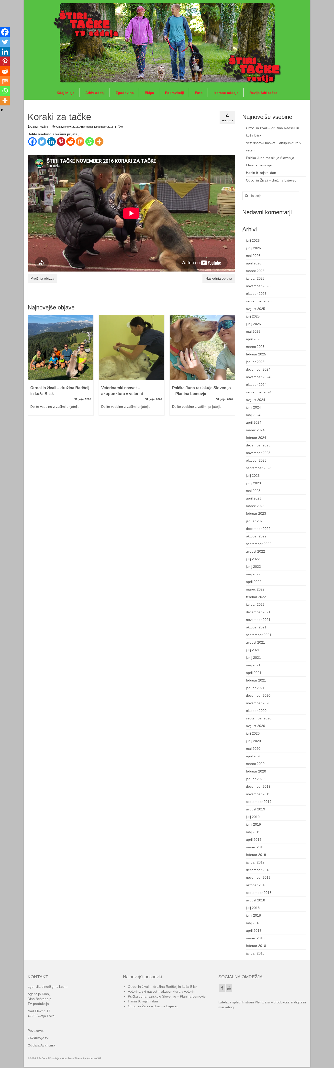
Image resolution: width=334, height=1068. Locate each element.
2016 (75, 126)
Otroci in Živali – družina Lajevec (271, 180)
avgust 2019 (255, 809)
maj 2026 (253, 256)
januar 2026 (255, 278)
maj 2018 (253, 923)
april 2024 (253, 422)
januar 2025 (255, 362)
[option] (60, 367)
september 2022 (258, 544)
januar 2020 (255, 779)
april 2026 (253, 263)
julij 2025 (253, 316)
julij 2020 (253, 733)
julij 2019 (253, 817)
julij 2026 (253, 240)
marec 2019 (255, 847)
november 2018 (258, 877)
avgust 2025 (255, 309)
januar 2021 (255, 688)
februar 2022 (256, 597)
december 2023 (258, 445)
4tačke (44, 126)
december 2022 (258, 529)
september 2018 (258, 893)
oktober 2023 (256, 460)
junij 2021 (253, 657)
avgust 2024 (255, 400)
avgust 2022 (255, 551)
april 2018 (253, 930)
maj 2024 (253, 415)
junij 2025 (253, 324)
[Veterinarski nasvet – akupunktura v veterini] (60, 347)
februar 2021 (256, 680)
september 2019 (258, 802)
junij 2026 (253, 248)
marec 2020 (255, 764)
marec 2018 (255, 938)
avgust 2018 (255, 900)
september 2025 (258, 301)
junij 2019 (253, 824)
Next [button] (230, 368)
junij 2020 (253, 741)
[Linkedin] (51, 141)
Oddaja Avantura (41, 1045)
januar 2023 (255, 521)
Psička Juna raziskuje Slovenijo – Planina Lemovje (167, 996)
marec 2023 (255, 506)
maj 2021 (253, 665)
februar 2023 (256, 513)
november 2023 (258, 453)
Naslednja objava (218, 278)
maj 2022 (253, 574)
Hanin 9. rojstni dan (261, 173)
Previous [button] (32, 368)
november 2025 (258, 286)
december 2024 (258, 369)
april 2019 (253, 839)
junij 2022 (253, 566)
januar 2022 (255, 604)
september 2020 (258, 718)
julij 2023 (253, 475)
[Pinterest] (61, 141)
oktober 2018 (256, 885)
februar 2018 (256, 946)
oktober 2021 (256, 627)
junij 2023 (253, 483)
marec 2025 (255, 347)
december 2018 (258, 870)
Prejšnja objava (42, 278)
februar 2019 (256, 855)
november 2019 (258, 794)
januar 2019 (255, 862)
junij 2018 (253, 915)
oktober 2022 (256, 536)
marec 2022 (255, 589)
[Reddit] (70, 141)
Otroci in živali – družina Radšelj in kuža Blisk (162, 986)
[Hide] (2, 110)
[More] (99, 141)
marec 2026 (255, 271)
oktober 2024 (256, 384)
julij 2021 (253, 650)
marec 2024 (255, 430)
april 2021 (253, 673)
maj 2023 (253, 491)
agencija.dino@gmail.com (47, 986)
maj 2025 (253, 331)
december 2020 (258, 695)
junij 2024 (253, 407)
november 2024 (258, 377)
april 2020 (253, 756)
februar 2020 (256, 771)
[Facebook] (32, 141)
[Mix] (80, 141)
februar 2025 (256, 354)
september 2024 (258, 392)
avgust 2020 (255, 726)
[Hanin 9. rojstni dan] (202, 347)
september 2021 (258, 635)
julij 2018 (253, 908)
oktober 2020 (256, 711)
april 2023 (253, 498)
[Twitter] (42, 141)
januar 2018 (255, 953)
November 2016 (103, 126)
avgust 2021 (255, 642)
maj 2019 (253, 832)
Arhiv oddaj (86, 126)
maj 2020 (253, 748)
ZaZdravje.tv (38, 1038)
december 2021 (258, 612)
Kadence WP (94, 1058)
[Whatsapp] (89, 141)
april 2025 (253, 339)
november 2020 (258, 703)
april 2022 (253, 582)
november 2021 (258, 620)
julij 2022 (253, 559)
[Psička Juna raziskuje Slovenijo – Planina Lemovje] (131, 347)
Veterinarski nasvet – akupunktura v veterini (161, 991)
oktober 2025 (256, 293)
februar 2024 (256, 438)
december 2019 (258, 786)
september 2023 (258, 468)
